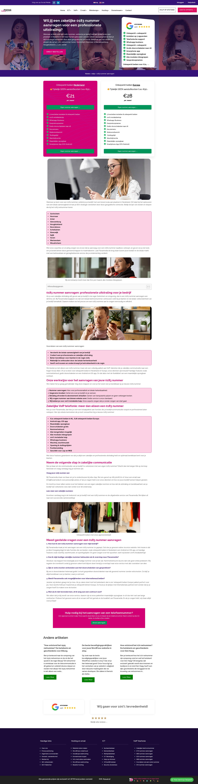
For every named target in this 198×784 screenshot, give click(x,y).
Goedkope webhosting (80, 754)
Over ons (45, 748)
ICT (68, 10)
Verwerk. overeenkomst (50, 756)
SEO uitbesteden (47, 762)
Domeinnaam (116, 10)
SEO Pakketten (47, 765)
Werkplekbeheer (109, 754)
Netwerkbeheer (109, 751)
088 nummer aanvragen (144, 759)
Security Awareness (110, 765)
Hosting (105, 10)
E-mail (83, 10)
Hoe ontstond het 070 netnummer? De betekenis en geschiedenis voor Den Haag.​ (136, 648)
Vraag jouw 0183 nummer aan (58, 473)
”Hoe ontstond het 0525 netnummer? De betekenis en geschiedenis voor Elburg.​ (57, 648)
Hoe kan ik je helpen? (183, 780)
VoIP (75, 10)
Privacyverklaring (47, 751)
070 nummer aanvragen (144, 751)
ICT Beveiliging (109, 756)
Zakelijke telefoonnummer (145, 748)
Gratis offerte (186, 10)
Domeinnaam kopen (79, 756)
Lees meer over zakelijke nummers (59, 491)
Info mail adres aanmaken (82, 759)
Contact (128, 10)
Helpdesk (191, 2)
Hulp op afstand (167, 10)
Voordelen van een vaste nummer (147, 762)
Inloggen (181, 2)
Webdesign (93, 10)
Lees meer (50, 677)
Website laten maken (80, 748)
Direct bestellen (55, 52)
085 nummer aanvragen (144, 754)
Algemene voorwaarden (50, 754)
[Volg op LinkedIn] (58, 2)
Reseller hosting (78, 765)
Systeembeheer (109, 748)
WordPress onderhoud (80, 751)
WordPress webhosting (80, 762)
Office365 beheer (110, 762)
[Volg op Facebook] (54, 2)
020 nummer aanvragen (144, 756)
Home (62, 10)
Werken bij (45, 759)
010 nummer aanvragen (144, 765)
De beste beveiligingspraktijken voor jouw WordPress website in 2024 (97, 648)
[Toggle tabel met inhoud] (147, 287)
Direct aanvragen (99, 623)
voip (93, 74)
